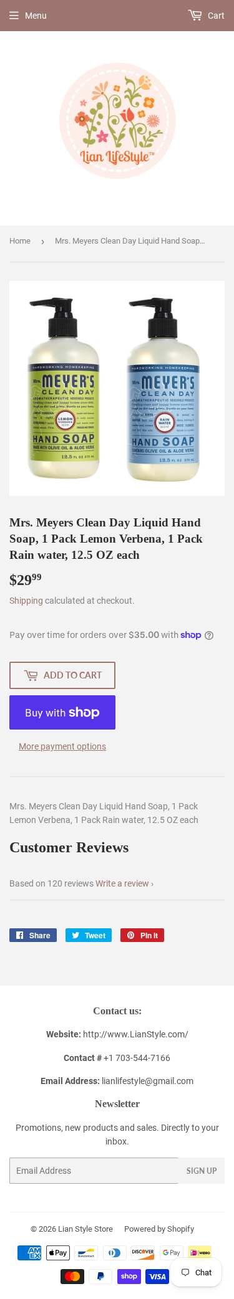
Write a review (122, 883)
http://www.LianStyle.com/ (135, 1034)
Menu (36, 16)
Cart (215, 16)
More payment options (62, 746)
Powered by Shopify (159, 1229)
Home (20, 240)
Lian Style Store (85, 1229)
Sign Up (202, 1171)
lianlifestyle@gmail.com (117, 1081)
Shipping (26, 601)
